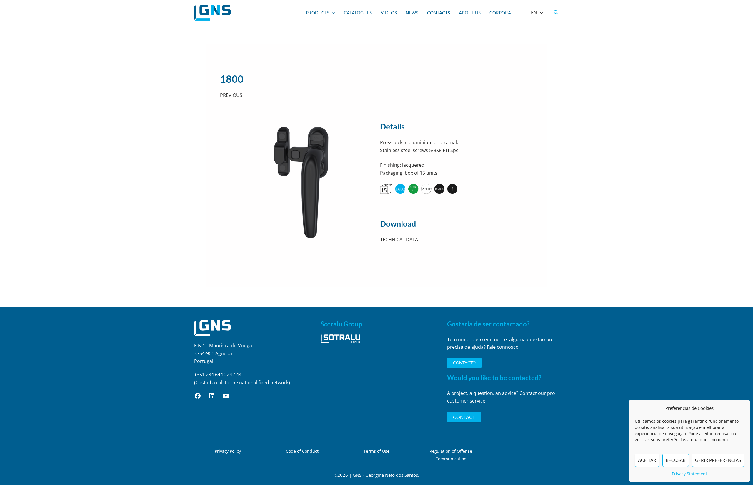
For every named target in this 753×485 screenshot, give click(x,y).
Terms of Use (376, 451)
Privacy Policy (228, 451)
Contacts (438, 12)
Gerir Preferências (718, 460)
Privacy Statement (689, 473)
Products (317, 12)
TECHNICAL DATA (399, 239)
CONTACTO (464, 362)
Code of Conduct (302, 451)
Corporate (502, 12)
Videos (389, 12)
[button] (332, 12)
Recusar (676, 460)
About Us (470, 12)
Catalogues (358, 12)
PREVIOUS (231, 95)
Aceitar (647, 460)
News (412, 12)
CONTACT (464, 417)
